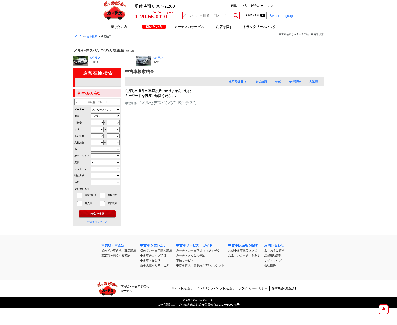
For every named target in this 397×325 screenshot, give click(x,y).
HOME (77, 36)
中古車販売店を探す (243, 245)
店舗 (76, 182)
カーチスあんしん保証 (190, 255)
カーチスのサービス (189, 27)
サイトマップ (273, 260)
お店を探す (224, 27)
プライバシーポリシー (252, 288)
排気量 (78, 122)
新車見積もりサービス (154, 265)
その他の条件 (81, 188)
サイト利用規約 (182, 288)
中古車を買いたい (153, 245)
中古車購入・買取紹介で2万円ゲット (200, 265)
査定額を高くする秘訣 (115, 255)
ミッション (80, 169)
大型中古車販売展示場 (242, 250)
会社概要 (270, 265)
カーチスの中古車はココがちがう (198, 250)
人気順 (313, 81)
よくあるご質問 (274, 250)
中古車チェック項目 (153, 255)
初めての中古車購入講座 (156, 250)
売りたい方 (119, 27)
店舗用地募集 (273, 255)
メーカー (79, 109)
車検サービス (185, 260)
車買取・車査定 (112, 245)
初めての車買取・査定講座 (118, 250)
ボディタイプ (81, 155)
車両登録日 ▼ (238, 81)
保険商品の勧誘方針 (285, 288)
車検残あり (114, 195)
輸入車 (91, 203)
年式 (76, 129)
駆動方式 (79, 175)
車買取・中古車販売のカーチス (134, 288)
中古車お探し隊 (150, 260)
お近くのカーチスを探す (244, 255)
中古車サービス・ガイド (194, 245)
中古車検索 (90, 36)
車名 (76, 116)
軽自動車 (114, 203)
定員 (76, 162)
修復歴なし (91, 195)
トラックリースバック (259, 27)
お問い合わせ (274, 245)
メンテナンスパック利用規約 (215, 288)
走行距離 (79, 136)
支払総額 (79, 142)
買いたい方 (154, 27)
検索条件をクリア (97, 221)
